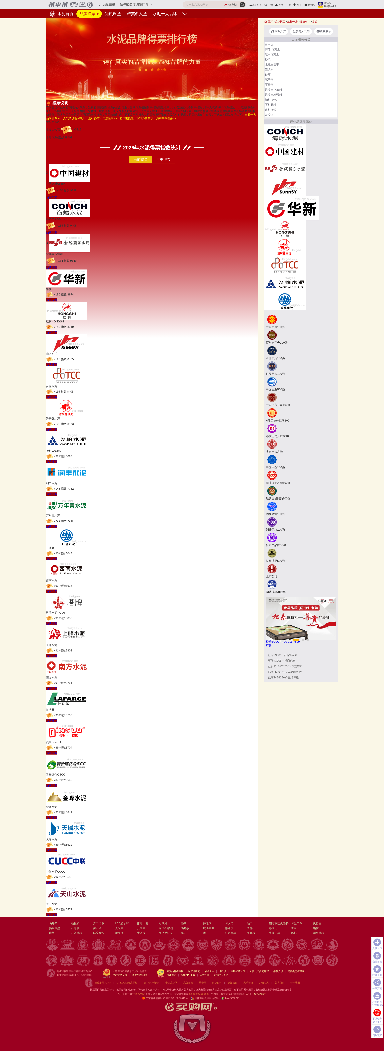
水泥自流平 (272, 64)
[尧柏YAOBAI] (285, 282)
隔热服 (185, 928)
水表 (294, 928)
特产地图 (295, 982)
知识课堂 (113, 14)
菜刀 (184, 933)
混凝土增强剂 (273, 94)
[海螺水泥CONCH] (285, 133)
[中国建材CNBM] (285, 151)
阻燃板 (251, 933)
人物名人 (264, 982)
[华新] (291, 208)
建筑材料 (305, 21)
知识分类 (268, 4)
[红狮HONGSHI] (285, 229)
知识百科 (217, 982)
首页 (270, 21)
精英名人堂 (137, 14)
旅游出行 (232, 982)
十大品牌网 (171, 982)
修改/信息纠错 (139, 975)
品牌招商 (188, 982)
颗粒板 (75, 923)
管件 (250, 928)
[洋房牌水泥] (285, 247)
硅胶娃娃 (98, 933)
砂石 (268, 74)
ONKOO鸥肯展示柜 (127, 982)
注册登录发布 (238, 971)
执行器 (317, 923)
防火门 (229, 923)
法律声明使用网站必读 (207, 998)
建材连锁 (270, 109)
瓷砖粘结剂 (166, 933)
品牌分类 (257, 4)
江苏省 (75, 928)
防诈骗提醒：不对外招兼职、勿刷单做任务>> (148, 118)
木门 (206, 933)
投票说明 (60, 103)
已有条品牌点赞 (285, 671)
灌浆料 (269, 69)
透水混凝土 (272, 54)
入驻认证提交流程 (259, 971)
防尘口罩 (296, 923)
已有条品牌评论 (283, 677)
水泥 (314, 21)
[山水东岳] (285, 187)
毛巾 (250, 923)
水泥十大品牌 (165, 14)
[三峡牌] (285, 300)
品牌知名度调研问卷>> (136, 4)
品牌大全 (209, 971)
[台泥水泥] (285, 264)
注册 (289, 4)
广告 (269, 645)
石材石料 (270, 104)
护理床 (207, 923)
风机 (294, 933)
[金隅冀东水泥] (285, 169)
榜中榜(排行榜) (151, 982)
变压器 (141, 928)
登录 (280, 4)
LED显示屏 (122, 923)
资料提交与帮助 (296, 971)
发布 (299, 4)
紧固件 (119, 933)
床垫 (52, 933)
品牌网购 (279, 982)
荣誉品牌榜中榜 (175, 971)
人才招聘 (204, 975)
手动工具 (274, 933)
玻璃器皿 (208, 928)
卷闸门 (273, 928)
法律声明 (171, 975)
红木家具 (230, 933)
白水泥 (269, 44)
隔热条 (53, 923)
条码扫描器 (166, 928)
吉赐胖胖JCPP (103, 982)
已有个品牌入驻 (282, 655)
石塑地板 (76, 933)
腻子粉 (269, 79)
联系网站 (260, 993)
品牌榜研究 (194, 971)
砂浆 (268, 59)
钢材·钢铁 (271, 99)
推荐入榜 (278, 971)
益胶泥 (269, 114)
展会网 (202, 982)
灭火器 (119, 928)
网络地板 (318, 933)
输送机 (229, 928)
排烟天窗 (142, 923)
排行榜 (222, 971)
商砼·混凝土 (272, 49)
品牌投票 (87, 14)
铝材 (316, 928)
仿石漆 (97, 928)
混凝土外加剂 (273, 89)
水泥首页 (64, 14)
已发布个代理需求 (285, 666)
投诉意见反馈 (120, 975)
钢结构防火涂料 (279, 923)
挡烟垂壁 (54, 928)
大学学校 (248, 982)
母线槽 (163, 923)
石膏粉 (269, 84)
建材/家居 (292, 21)
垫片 (184, 923)
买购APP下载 (188, 975)
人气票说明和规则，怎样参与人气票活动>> (90, 118)
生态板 (141, 933)
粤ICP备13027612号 (177, 998)
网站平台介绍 (221, 975)
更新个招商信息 (282, 660)
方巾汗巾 (98, 923)
